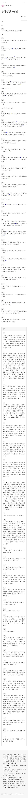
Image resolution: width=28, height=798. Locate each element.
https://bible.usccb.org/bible (10, 787)
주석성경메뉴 (4, 2)
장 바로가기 (24, 16)
